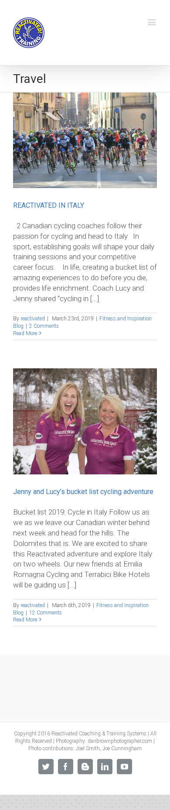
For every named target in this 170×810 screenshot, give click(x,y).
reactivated (32, 319)
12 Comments (45, 613)
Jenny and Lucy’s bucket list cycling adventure (83, 491)
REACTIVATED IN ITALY (48, 205)
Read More (25, 333)
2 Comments (44, 326)
